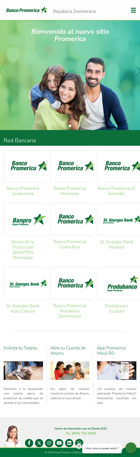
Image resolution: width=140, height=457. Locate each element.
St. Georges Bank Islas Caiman (23, 308)
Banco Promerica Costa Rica (70, 244)
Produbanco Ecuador (116, 308)
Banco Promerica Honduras (70, 191)
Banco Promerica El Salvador (116, 191)
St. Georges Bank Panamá (116, 244)
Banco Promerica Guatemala (23, 191)
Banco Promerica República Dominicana (70, 311)
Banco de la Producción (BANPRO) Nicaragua (22, 249)
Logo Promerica (74, 11)
